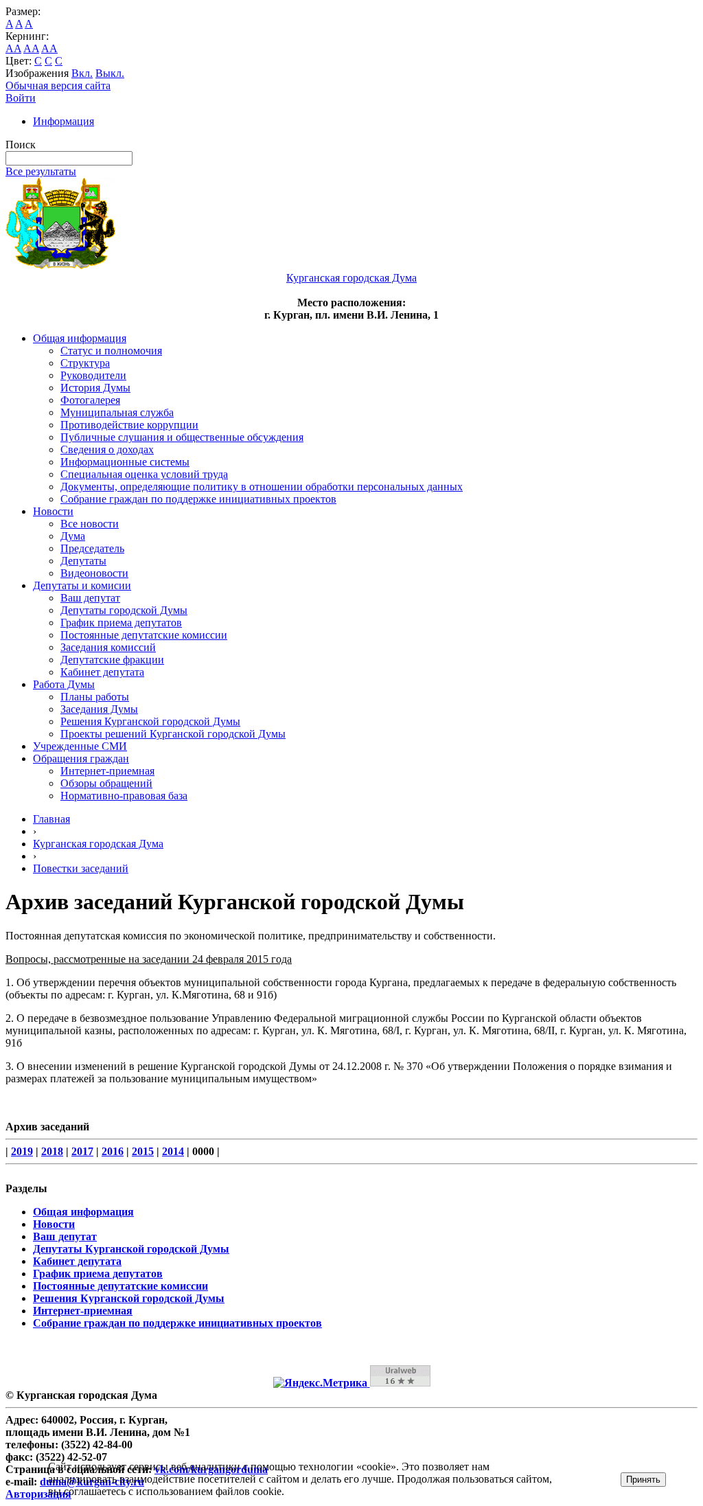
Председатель (92, 548)
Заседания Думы (99, 709)
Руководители (93, 375)
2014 (173, 1151)
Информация (63, 121)
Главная (51, 819)
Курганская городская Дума (98, 843)
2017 (82, 1151)
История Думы (95, 387)
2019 (22, 1151)
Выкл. (109, 73)
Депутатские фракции (112, 659)
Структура (85, 363)
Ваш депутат (90, 598)
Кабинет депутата (102, 672)
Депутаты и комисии (82, 585)
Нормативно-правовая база (123, 795)
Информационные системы (124, 462)
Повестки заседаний (80, 868)
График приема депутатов (121, 622)
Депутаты (83, 561)
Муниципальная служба (117, 412)
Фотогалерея (90, 400)
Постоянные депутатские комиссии (143, 635)
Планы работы (94, 697)
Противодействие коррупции (129, 425)
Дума (72, 536)
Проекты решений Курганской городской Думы (173, 734)
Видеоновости (94, 573)
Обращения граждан (81, 758)
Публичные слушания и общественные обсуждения (181, 437)
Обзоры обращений (106, 783)
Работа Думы (64, 684)
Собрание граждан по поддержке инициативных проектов (198, 499)
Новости (53, 511)
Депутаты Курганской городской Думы (131, 1249)
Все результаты (40, 171)
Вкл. (82, 73)
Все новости (89, 523)
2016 (113, 1151)
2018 (52, 1151)
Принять (643, 1479)
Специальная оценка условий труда (144, 474)
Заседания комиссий (108, 647)
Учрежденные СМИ (80, 746)
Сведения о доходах (107, 449)
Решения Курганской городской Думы (150, 721)
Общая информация (79, 338)
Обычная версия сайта (58, 85)
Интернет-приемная (107, 771)
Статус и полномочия (111, 350)
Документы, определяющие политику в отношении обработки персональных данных (261, 486)
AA (13, 48)
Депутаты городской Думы (123, 610)
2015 (143, 1151)
